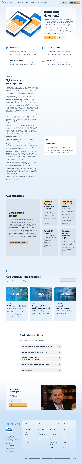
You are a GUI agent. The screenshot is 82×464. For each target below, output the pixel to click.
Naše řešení (27, 429)
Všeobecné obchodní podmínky (35, 458)
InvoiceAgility (52, 429)
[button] (20, 2)
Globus (64, 434)
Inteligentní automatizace (43, 437)
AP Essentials (53, 434)
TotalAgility (52, 426)
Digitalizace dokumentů (42, 429)
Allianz (64, 429)
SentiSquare (52, 444)
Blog (26, 437)
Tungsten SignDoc (53, 442)
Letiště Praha (65, 437)
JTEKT (64, 447)
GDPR (26, 458)
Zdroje (37, 2)
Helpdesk (64, 2)
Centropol (65, 426)
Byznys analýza (40, 432)
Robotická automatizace (42, 439)
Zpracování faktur (41, 426)
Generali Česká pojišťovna (68, 432)
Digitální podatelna (41, 434)
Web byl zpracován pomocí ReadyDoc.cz (62, 458)
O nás (26, 2)
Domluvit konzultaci (50, 37)
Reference (44, 2)
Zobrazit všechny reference (68, 280)
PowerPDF (52, 447)
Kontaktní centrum (74, 2)
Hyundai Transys (66, 449)
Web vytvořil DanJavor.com (47, 458)
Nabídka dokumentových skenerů (18, 242)
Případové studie (28, 432)
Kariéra (32, 2)
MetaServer (52, 432)
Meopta (64, 439)
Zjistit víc (61, 37)
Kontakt (27, 439)
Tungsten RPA (53, 439)
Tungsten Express (53, 437)
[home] (8, 2)
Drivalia (64, 442)
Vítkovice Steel (66, 444)
